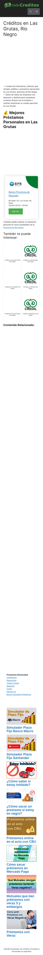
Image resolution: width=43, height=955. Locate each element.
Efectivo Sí (11, 692)
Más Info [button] (15, 211)
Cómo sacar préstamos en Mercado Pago (18, 868)
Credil (9, 689)
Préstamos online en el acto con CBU (21, 839)
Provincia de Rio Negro (13, 227)
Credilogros (12, 677)
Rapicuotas (11, 680)
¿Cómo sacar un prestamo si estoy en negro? (20, 809)
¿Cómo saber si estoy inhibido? (19, 783)
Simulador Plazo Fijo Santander (19, 756)
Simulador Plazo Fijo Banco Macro (20, 729)
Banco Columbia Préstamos (19, 694)
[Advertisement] (21, 62)
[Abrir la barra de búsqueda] (31, 11)
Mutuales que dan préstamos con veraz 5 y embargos (20, 901)
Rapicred (10, 686)
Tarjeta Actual (13, 683)
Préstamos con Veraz (18, 933)
